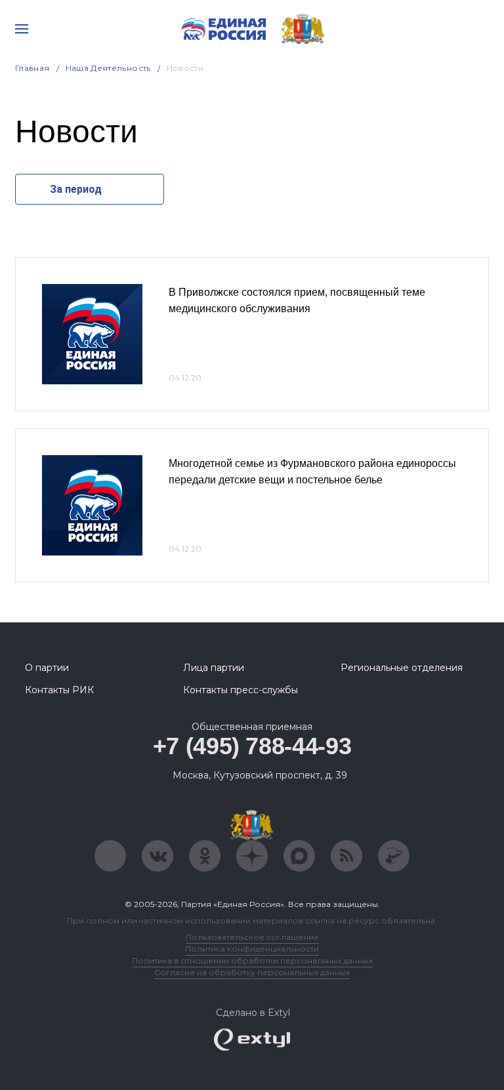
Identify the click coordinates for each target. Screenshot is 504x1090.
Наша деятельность (108, 68)
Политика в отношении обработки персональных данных (252, 960)
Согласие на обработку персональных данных (252, 972)
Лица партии (213, 668)
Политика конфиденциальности (252, 949)
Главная (32, 68)
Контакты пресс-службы (240, 690)
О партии (47, 668)
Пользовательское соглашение (252, 937)
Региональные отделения (402, 668)
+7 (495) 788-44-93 (252, 746)
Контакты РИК (59, 690)
